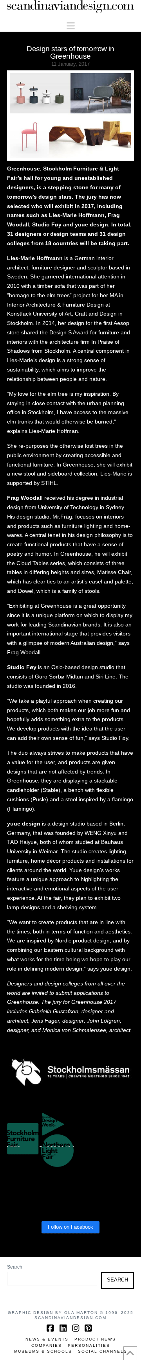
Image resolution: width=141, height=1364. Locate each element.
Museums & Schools (43, 1351)
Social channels (102, 1351)
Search (14, 1267)
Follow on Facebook (70, 1227)
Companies (46, 1345)
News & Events (47, 1339)
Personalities (89, 1345)
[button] (71, 26)
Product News (95, 1339)
